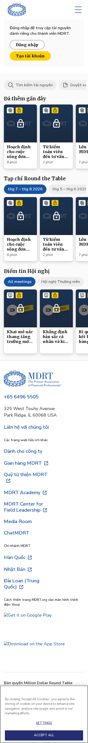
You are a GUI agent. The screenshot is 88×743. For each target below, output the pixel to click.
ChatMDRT (16, 533)
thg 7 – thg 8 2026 (25, 189)
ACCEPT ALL (44, 735)
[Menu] (78, 10)
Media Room (18, 521)
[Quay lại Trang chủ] (17, 9)
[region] (44, 714)
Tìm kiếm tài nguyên (34, 85)
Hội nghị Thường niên (60, 281)
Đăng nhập (27, 44)
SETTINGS (44, 723)
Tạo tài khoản (30, 55)
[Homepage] (33, 379)
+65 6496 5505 (21, 397)
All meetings (20, 281)
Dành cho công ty (23, 451)
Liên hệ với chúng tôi (26, 427)
